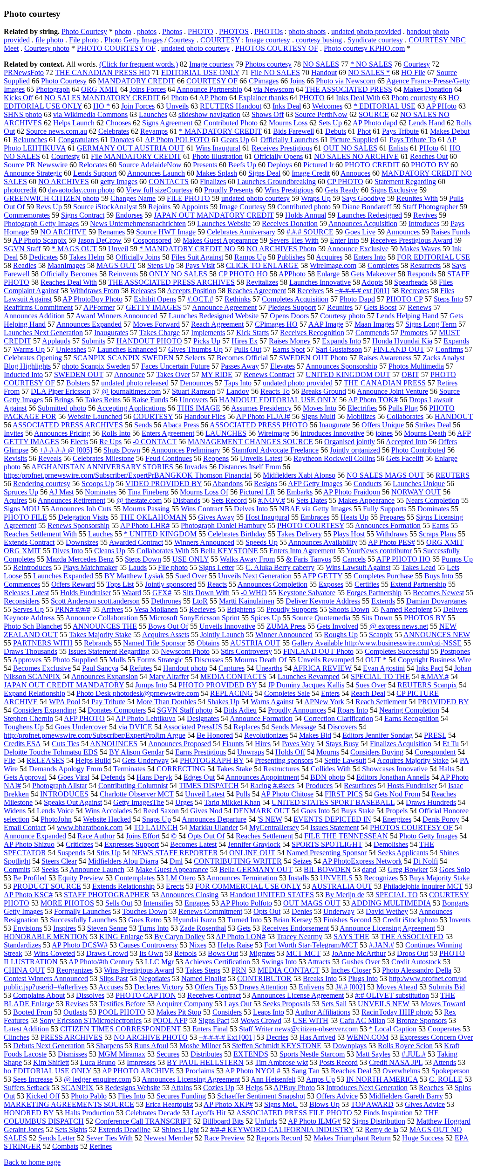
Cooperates (444, 1029)
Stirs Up (108, 853)
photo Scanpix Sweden (96, 366)
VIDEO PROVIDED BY (163, 483)
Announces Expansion (104, 676)
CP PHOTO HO (243, 274)
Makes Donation (427, 89)
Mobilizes (361, 416)
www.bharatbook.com (90, 827)
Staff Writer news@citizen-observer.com (298, 1029)
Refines (100, 1146)
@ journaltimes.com (131, 391)
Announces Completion (272, 584)
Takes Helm (86, 257)
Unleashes (71, 349)
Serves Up (28, 609)
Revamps (154, 131)
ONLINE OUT (252, 853)
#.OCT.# (200, 299)
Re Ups (110, 442)
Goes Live (360, 232)
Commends (372, 332)
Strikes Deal (433, 425)
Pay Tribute (108, 702)
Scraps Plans (437, 534)
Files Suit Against (197, 257)
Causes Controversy (148, 945)
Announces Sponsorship (341, 366)
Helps (254, 1088)
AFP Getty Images (315, 483)
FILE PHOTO (188, 198)
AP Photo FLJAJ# (263, 416)
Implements (208, 332)
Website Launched (95, 416)
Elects (79, 442)
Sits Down (377, 618)
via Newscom (273, 89)
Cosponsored (152, 240)
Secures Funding (181, 1096)
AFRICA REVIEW (322, 668)
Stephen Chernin (28, 718)
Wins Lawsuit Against (358, 567)
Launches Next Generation (43, 332)
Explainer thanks (263, 98)
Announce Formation (261, 718)
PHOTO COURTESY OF (116, 48)
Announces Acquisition (362, 223)
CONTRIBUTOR (264, 978)
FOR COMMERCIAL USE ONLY (248, 886)
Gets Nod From (397, 794)
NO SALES (321, 64)
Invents (459, 920)
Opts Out (266, 911)
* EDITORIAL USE (385, 106)
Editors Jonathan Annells (392, 777)
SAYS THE (351, 937)
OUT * (376, 660)
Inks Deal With (358, 98)
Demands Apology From (65, 769)
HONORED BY (29, 1113)
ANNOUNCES (113, 744)
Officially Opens (278, 156)
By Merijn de (344, 895)
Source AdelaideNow (150, 165)
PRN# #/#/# (72, 609)
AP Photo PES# (391, 542)
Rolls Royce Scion (405, 1046)
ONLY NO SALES (178, 274)
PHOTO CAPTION (146, 995)
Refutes (140, 668)
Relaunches (30, 140)
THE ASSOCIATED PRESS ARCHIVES (171, 282)
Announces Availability (322, 542)
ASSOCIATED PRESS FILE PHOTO (294, 1113)
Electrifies (362, 408)
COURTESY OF (212, 81)
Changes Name (133, 198)
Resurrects (425, 265)
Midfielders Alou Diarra (123, 861)
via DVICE (135, 727)
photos (147, 31)
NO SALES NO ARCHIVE (356, 156)
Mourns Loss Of (204, 492)
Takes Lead (419, 567)
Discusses (208, 660)
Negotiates (154, 978)
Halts (446, 769)
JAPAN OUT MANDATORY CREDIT (214, 215)
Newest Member (168, 1138)
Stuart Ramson (193, 391)
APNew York (324, 702)
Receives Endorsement (295, 928)
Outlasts (75, 1012)
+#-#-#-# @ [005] (66, 450)
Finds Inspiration (388, 1113)
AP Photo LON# (241, 937)
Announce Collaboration (101, 618)
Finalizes (213, 181)
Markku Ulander (213, 827)
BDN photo (327, 777)
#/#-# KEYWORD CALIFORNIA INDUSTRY (282, 1129)
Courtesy (181, 40)
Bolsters (78, 383)
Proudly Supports (292, 609)
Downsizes (82, 542)
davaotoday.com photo (81, 190)
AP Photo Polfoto (246, 903)
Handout (324, 72)
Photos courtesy (268, 64)
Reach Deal (368, 693)
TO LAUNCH (156, 827)
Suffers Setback (27, 1088)
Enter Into (344, 240)
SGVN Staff (22, 249)
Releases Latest (26, 593)
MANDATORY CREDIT (136, 81)
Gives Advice (425, 1104)
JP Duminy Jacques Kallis (306, 685)
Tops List (120, 584)
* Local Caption (392, 1029)
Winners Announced (204, 542)
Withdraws (392, 534)
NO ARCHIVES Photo (281, 249)
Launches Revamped (309, 676)
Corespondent (435, 752)
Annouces (355, 173)
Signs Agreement (167, 123)
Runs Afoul (151, 1046)
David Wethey (387, 911)
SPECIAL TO (396, 895)
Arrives (112, 609)
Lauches (100, 534)
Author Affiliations (322, 1012)
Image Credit (311, 173)
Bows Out (223, 953)
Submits (93, 341)
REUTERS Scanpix (427, 685)
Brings (64, 400)
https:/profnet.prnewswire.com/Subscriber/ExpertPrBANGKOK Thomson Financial (128, 475)
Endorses (129, 215)
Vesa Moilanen (156, 609)
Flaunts (233, 744)
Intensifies (158, 903)
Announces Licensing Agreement (191, 1079)
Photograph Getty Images (41, 223)
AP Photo (213, 98)
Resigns (265, 483)
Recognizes (381, 878)
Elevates (282, 366)
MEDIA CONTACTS (233, 676)
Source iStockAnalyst (105, 207)
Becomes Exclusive (42, 668)
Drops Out (412, 953)
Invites (13, 433)
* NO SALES (371, 64)
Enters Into (370, 257)
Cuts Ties (65, 744)
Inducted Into (23, 374)
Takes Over (173, 374)
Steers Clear (59, 861)
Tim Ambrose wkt (281, 1062)
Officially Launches (289, 140)
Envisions (27, 928)
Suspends (71, 853)
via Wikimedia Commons (90, 114)
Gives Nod (206, 811)
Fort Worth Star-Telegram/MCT (311, 945)
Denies (302, 911)
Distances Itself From (249, 467)
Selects (195, 358)
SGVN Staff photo (184, 710)
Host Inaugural (267, 517)
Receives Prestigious (282, 148)
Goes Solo (454, 869)
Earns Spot (289, 349)
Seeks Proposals (286, 1004)
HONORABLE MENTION (46, 937)
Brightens (241, 609)
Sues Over (370, 685)
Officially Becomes (69, 274)
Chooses (118, 123)
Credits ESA (22, 744)
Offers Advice (337, 1096)
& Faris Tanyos (308, 559)
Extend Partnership (418, 584)
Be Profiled (30, 878)
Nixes (197, 945)
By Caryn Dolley (179, 937)
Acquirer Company (184, 1004)
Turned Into (244, 920)
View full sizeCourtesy (159, 190)
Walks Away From (247, 559)
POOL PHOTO (121, 1012)
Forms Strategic (160, 660)
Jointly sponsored (170, 584)
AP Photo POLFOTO (177, 140)
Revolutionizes (266, 735)
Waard (131, 593)
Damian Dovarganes (436, 601)
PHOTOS (234, 31)
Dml (176, 861)
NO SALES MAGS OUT (385, 475)
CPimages (264, 81)
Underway (338, 911)
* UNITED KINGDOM (160, 534)
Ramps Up (250, 257)
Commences (22, 584)
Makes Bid (315, 735)
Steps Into (448, 299)
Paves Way (298, 744)
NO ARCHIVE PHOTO (151, 1037)
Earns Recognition (411, 718)
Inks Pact (429, 668)
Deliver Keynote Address (323, 601)
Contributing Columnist (133, 786)
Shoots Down (349, 609)
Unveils (177, 106)
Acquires (329, 257)
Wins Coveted (54, 953)
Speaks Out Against (73, 802)
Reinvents (123, 274)
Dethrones (166, 601)
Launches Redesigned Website (214, 316)
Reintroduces (32, 567)
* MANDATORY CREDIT (220, 131)
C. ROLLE (446, 1079)
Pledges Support (292, 307)
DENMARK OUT (261, 811)
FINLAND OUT (398, 349)
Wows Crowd (260, 1020)
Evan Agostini (384, 668)
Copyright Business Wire (434, 660)
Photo (179, 98)
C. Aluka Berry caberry (279, 567)
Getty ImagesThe (138, 802)
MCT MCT (303, 953)
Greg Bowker (408, 869)
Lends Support (94, 173)
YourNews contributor (379, 551)
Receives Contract (214, 995)
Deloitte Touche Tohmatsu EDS (51, 752)
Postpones (455, 651)
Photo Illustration (217, 156)
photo (123, 31)
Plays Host (349, 534)
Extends (383, 601)
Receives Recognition (312, 332)
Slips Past (113, 978)
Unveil (118, 249)
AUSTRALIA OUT (342, 886)
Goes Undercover (81, 727)
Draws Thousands (30, 651)
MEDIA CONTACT (289, 970)
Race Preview (224, 1138)
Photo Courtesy (84, 31)
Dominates (433, 509)
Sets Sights (71, 1129)
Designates (203, 718)
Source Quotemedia (321, 618)
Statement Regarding (405, 181)
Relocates (93, 165)
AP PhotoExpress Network (362, 861)
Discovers (342, 727)
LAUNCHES (225, 433)
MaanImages (66, 265)
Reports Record (279, 1138)
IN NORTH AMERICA (382, 1079)
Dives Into (67, 551)
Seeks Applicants (403, 853)
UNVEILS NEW (383, 1004)
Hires (263, 744)
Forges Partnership (374, 593)
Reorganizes (74, 970)
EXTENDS (250, 1054)
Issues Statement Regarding (109, 651)
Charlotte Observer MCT (137, 794)
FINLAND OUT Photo (318, 651)
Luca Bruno (98, 1062)
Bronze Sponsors (421, 1020)
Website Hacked (107, 819)
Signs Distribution (378, 1121)
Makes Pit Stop (179, 1012)
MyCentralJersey (274, 827)
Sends (143, 425)
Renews (419, 307)
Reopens (216, 458)
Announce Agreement (224, 307)
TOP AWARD (372, 1104)
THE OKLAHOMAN (153, 517)
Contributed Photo (231, 123)
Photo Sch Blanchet (33, 626)
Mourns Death (425, 433)
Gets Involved (337, 626)
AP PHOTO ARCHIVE (138, 1071)
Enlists (398, 148)
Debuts (335, 131)
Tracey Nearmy (299, 937)
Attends (444, 1062)
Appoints (194, 207)
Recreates (415, 291)
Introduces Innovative (332, 433)
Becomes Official (242, 358)
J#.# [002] (350, 987)
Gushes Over (360, 962)
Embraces (314, 517)
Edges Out (199, 777)
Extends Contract (29, 542)
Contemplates (135, 878)
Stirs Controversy (246, 651)
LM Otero (181, 878)
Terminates (129, 769)
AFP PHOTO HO (403, 559)
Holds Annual (305, 215)
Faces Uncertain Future (175, 366)
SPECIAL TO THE (380, 676)
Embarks (299, 492)
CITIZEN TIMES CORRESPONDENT (120, 1029)
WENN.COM (367, 1037)
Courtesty (65, 156)
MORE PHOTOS (67, 903)
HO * (101, 106)
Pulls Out (247, 349)
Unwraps (250, 752)
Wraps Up (316, 198)
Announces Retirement (71, 500)
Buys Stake (358, 811)
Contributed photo (304, 207)
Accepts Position (191, 291)
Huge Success (422, 1138)
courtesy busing (319, 40)
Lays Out (238, 1004)
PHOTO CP (404, 299)
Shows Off (268, 114)
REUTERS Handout (230, 106)
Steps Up (160, 265)
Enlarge (328, 274)
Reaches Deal (351, 1071)
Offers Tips (211, 987)
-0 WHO (254, 593)
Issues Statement (334, 827)
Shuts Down (121, 450)
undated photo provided (366, 31)
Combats (65, 1146)
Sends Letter (56, 1138)
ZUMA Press (286, 626)
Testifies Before (122, 1004)
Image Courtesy (242, 207)
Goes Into (315, 811)
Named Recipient (406, 609)
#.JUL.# (414, 1054)
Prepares (392, 517)
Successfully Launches (83, 920)
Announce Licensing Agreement (387, 928)
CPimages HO (276, 324)
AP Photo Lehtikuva (146, 718)
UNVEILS (336, 878)
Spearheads (411, 282)
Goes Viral (73, 777)
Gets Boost (380, 307)
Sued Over (191, 576)
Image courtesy (267, 40)
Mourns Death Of (260, 660)
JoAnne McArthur (359, 953)
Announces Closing (189, 895)
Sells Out (118, 903)
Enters (330, 693)
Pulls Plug (403, 408)
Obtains (208, 643)
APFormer (99, 307)
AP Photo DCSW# (80, 945)
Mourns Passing (146, 509)
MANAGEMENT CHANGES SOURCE (250, 442)
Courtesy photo (46, 48)
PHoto (428, 148)
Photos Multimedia (416, 366)
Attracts (318, 962)
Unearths (269, 668)
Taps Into (238, 383)
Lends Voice (55, 811)
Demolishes (391, 844)
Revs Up (49, 207)
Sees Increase (33, 1079)
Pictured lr (318, 165)
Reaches (431, 1088)
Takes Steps (202, 970)
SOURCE (374, 114)
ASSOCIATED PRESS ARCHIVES (68, 425)
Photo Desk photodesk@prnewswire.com (137, 693)
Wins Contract (202, 509)
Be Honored (215, 735)
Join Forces (138, 106)
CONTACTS (169, 181)
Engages (197, 903)
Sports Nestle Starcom (312, 1054)
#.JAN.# (381, 945)
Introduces (424, 223)
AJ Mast (61, 492)
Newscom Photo (185, 651)
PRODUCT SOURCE (47, 886)
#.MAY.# (435, 676)
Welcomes (327, 106)
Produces (319, 786)
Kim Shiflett (51, 1062)
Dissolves (90, 995)
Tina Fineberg (148, 492)
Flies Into (131, 1096)
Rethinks (238, 299)
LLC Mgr (159, 962)
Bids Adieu (240, 710)
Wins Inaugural (218, 148)
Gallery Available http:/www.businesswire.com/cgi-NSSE (377, 643)
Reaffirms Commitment (38, 307)
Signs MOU (22, 509)
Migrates (262, 953)
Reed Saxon (161, 811)
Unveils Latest (261, 458)
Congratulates (78, 140)
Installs (298, 878)
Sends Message (293, 727)
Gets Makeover (373, 274)
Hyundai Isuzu (194, 920)
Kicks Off (18, 98)
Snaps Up (156, 819)
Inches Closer (351, 970)
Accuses (110, 987)
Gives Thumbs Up (195, 349)
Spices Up (266, 618)
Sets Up (330, 123)
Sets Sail (334, 1004)
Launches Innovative (320, 282)
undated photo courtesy (195, 48)
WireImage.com (333, 265)
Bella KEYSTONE (229, 551)
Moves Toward (443, 1004)
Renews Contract (269, 374)
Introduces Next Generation (367, 1088)
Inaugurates (111, 332)
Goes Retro (145, 920)
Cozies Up (218, 1088)
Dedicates (43, 257)
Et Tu (451, 744)
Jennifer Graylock (254, 844)
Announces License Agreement (298, 995)
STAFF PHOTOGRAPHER (107, 895)
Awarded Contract (136, 542)
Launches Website (224, 223)
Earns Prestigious (200, 752)
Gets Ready (342, 190)
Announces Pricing (62, 433)
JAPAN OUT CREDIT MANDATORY (64, 685)
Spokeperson (450, 1071)
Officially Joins (138, 257)
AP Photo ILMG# (314, 1121)
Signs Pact (213, 1020)
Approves (27, 660)
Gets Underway (145, 760)
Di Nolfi (425, 861)
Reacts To (275, 391)
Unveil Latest (205, 794)
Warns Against (272, 702)
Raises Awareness (385, 358)
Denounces (196, 383)
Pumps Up (457, 559)
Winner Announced (284, 634)
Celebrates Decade (152, 1113)
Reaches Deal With (69, 282)
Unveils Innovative (227, 626)
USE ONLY (190, 559)
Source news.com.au (56, 131)
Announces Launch (156, 173)
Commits (17, 869)
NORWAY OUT (416, 492)
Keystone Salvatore (306, 593)
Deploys (279, 165)
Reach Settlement (381, 702)
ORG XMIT (99, 89)
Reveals (49, 458)
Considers (227, 1012)
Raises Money (290, 341)
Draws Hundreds (431, 802)
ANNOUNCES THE (105, 626)
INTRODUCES (64, 794)
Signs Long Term (431, 324)
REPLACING (231, 693)
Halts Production (89, 1113)
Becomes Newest (438, 593)
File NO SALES (275, 72)
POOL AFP (170, 1020)
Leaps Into (268, 1012)
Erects (175, 886)
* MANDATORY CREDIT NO (187, 249)
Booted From (32, 1012)
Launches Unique (419, 483)
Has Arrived (317, 1037)
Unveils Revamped (326, 660)
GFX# (161, 593)
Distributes (206, 1054)
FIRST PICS (344, 794)
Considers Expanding (44, 710)
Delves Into (251, 509)
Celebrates (113, 131)
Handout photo (185, 668)
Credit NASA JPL (395, 1062)
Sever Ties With (109, 1138)
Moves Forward (156, 324)
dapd (369, 869)
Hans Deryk (154, 777)
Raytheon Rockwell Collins (334, 458)
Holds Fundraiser (85, 593)
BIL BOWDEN (327, 869)
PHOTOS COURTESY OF (276, 48)
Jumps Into (151, 685)
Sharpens (109, 1046)
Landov (237, 391)
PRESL (435, 735)
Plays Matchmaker (90, 567)
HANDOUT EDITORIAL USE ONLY (278, 400)
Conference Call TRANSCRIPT (143, 1121)
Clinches (16, 1037)
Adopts (372, 282)
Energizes (396, 819)
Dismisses (72, 1054)
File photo (84, 40)
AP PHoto (441, 106)
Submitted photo (62, 408)
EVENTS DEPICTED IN (332, 819)
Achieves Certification (217, 962)
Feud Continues (168, 458)
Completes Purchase (383, 576)
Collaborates (405, 416)
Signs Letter (216, 567)
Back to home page (32, 1162)
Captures (231, 668)
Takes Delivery (299, 534)
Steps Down (143, 559)
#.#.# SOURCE (310, 232)
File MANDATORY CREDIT (136, 156)
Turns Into (153, 928)
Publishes (291, 257)
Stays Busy (342, 744)
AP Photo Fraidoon (351, 492)
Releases (143, 291)
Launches (153, 114)
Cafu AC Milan (362, 1020)
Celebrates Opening (33, 358)
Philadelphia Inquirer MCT (423, 886)
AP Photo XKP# (228, 1104)
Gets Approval (25, 777)
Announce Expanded (35, 836)
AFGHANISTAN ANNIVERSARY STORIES (102, 467)
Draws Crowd (107, 953)
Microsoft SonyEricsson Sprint (194, 618)
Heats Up (354, 517)
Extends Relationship (123, 886)
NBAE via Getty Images (315, 509)
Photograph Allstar (59, 786)
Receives (310, 291)
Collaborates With (162, 551)
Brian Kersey (292, 920)
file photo (49, 40)
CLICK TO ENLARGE (262, 265)
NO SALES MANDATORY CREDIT (102, 98)
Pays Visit (200, 265)
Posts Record (338, 1062)
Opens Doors (289, 316)
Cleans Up (109, 551)
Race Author (96, 836)
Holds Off (290, 752)
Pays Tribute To (412, 140)
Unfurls (266, 1121)
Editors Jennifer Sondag (377, 735)
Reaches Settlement (264, 836)
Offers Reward (73, 584)
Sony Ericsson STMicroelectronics (91, 1020)
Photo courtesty (414, 98)
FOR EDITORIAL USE (433, 257)
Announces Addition (34, 316)
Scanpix (381, 634)
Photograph (53, 89)
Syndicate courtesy (375, 40)
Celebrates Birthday (237, 534)
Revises (76, 1004)
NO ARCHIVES (63, 181)
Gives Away (216, 517)
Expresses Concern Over (436, 1037)
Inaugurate (334, 425)
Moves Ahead (396, 987)
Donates (122, 140)
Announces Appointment (262, 777)
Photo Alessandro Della (416, 970)
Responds (421, 274)
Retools (185, 953)
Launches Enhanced (127, 349)
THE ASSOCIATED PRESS (348, 89)
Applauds (56, 341)
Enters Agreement (168, 433)
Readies (24, 265)
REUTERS (453, 475)
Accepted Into (406, 442)
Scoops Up (98, 483)
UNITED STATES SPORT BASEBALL (333, 802)
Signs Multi (318, 416)
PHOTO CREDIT (372, 165)
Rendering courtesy (41, 483)
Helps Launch (74, 123)
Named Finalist (203, 978)
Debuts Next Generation (49, 1046)
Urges (184, 802)
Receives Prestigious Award (411, 240)
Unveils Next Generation (255, 576)
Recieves (202, 609)
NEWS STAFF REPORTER (175, 853)
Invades (195, 467)
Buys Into (438, 576)
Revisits (15, 458)
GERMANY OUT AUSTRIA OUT (130, 148)
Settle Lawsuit (345, 760)
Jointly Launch (222, 634)
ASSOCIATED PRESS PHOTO (259, 425)
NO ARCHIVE (63, 232)
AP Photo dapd (375, 123)
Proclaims (199, 1071)
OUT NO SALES (350, 148)
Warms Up (29, 349)
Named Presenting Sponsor (326, 853)
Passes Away (240, 366)
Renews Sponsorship (78, 525)
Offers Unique (382, 425)
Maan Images (374, 324)
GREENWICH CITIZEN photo (51, 198)
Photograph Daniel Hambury (223, 525)
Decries (277, 1037)
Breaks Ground (323, 391)
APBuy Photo (294, 1088)
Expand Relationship (34, 693)
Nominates (100, 492)
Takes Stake (234, 769)
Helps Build (93, 760)
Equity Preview (80, 878)
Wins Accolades (108, 811)
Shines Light (180, 1129)
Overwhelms (401, 1071)
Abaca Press (181, 425)
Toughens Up (24, 727)
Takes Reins (103, 400)
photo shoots (307, 31)
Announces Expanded (89, 324)
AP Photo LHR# (145, 525)
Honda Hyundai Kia (402, 341)
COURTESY (220, 40)
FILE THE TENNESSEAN (346, 836)
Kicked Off (43, 1096)
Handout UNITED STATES (272, 895)
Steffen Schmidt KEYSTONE (276, 1046)
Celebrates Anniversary (241, 232)
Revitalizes (262, 282)
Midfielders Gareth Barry (406, 1096)
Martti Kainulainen (246, 601)
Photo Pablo (89, 1096)
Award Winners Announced (116, 316)
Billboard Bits (223, 1121)
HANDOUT (454, 416)
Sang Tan (306, 1071)
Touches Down (144, 911)
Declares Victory (159, 987)
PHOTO (200, 31)
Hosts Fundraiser (412, 786)
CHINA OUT (24, 970)
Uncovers (193, 400)
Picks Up (206, 341)
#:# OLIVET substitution (392, 995)
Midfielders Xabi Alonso (299, 475)
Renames (111, 232)
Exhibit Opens (155, 299)
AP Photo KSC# (28, 895)
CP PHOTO (345, 181)
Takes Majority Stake (100, 634)
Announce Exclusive (357, 249)
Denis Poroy (440, 819)
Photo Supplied (75, 660)
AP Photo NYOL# (252, 1071)
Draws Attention (263, 987)
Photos (172, 31)
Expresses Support (131, 844)
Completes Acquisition (295, 299)
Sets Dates (311, 500)
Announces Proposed (179, 744)
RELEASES (45, 760)
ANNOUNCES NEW (436, 634)
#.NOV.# (271, 500)
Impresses (141, 1062)
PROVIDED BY (443, 702)
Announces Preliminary (185, 450)
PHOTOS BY (425, 618)
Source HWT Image (166, 232)
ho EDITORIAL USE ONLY (47, 1071)
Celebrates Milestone (103, 458)
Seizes (302, 861)
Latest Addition (26, 1029)
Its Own (151, 953)
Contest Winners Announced (46, 978)
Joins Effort (143, 836)
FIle (9, 760)
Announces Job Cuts (80, 509)
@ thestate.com (139, 500)
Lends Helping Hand (407, 316)
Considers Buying (376, 752)
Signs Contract (82, 215)
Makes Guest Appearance (220, 240)
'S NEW (270, 819)
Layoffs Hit (208, 1113)
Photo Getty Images (133, 40)
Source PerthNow (321, 114)
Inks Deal (287, 106)
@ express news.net (398, 626)
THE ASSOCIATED (412, 937)
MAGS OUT (116, 265)
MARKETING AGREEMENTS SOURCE (69, 1104)
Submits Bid (447, 987)
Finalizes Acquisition (400, 744)
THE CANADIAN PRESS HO (102, 72)
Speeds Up (261, 542)
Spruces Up (21, 492)
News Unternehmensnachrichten (138, 223)
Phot (364, 131)
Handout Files (204, 416)
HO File (413, 72)
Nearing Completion (409, 710)
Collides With (331, 769)
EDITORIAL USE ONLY (200, 72)
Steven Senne (107, 928)
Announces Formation (388, 525)
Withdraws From (94, 291)
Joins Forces (147, 89)
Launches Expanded (63, 576)
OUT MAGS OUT (312, 903)
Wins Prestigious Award (139, 970)
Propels (397, 811)
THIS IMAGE (198, 408)
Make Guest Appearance (172, 869)
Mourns (327, 752)
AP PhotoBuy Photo (92, 299)
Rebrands (98, 643)
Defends (113, 777)
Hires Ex (245, 341)
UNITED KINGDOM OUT (348, 374)
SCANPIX (77, 1088)
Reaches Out (429, 156)
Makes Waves (420, 249)
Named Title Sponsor (154, 643)
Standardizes (22, 945)
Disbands (186, 500)
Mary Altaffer (169, 676)
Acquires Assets (165, 634)
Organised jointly (349, 442)
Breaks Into (320, 978)
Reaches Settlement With (40, 534)
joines (384, 433)
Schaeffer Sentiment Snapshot (261, 1096)
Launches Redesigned (369, 215)
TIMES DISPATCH (209, 786)
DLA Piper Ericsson (60, 391)
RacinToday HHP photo (397, 1012)
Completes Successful (397, 651)
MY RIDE (216, 374)
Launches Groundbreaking (276, 181)
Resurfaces (360, 786)
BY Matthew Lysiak (134, 576)
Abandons (227, 483)
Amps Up (320, 1079)
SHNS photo (23, 114)
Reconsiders (22, 601)
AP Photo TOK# (373, 400)
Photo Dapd (357, 299)
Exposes (331, 584)
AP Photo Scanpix (40, 240)
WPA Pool (64, 702)
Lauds (138, 567)
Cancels (354, 559)
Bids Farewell (293, 131)
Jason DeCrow (100, 240)
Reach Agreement (217, 324)
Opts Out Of (206, 836)
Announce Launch (96, 869)
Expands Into (341, 341)
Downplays (350, 1046)
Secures (168, 1054)
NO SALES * (369, 72)
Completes (383, 265)
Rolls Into (116, 433)
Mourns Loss (288, 123)
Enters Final (210, 1029)
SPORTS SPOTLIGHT (327, 844)
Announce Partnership (209, 89)
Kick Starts (252, 332)
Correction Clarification (338, 718)
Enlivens (311, 987)
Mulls (117, 660)
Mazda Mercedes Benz (80, 559)
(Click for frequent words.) (138, 64)
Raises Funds (450, 232)
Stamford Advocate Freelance (275, 450)
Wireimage (273, 433)
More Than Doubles (166, 702)
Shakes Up (223, 702)
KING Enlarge (121, 937)
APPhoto (292, 274)
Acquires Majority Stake (413, 760)
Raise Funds (150, 400)
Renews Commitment (210, 911)
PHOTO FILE (25, 517)
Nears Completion (432, 500)
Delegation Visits (83, 517)
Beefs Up (242, 165)
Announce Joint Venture (392, 391)
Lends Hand (427, 123)
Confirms (449, 349)
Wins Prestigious (289, 190)
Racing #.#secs (272, 786)
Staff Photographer (430, 207)
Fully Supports (384, 509)
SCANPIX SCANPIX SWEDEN (123, 358)
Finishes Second (347, 920)
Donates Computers (117, 710)
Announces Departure (214, 819)
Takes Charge (159, 332)
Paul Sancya (100, 668)
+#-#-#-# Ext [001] (227, 1037)
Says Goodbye (363, 198)
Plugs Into (363, 978)
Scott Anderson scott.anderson (95, 601)
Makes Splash (216, 173)
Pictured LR (257, 492)
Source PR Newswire (36, 165)
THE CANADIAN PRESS (385, 383)
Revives (425, 215)
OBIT (410, 374)
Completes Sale (287, 693)
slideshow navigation (209, 114)
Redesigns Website (132, 1088)
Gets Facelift (404, 458)
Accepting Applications (131, 408)
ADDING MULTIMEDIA (391, 903)
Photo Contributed (418, 450)
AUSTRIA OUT (255, 643)
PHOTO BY (430, 165)
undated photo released (135, 383)
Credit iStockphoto (410, 920)
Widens (15, 811)
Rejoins (159, 207)
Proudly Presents (228, 190)
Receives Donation (290, 223)
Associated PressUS (192, 727)
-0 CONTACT (155, 442)
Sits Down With (206, 593)
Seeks (50, 869)
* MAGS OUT (74, 249)
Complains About (39, 995)
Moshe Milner (200, 1046)
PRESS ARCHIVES (71, 1037)
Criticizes (79, 844)
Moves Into (319, 408)
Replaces (246, 727)
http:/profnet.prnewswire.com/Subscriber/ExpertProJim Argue (94, 735)
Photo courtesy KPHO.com (364, 48)
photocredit (20, 190)
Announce (129, 374)
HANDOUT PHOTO (149, 341)
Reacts (217, 584)
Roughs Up (341, 634)
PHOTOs (268, 31)
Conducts (368, 483)
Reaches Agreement (256, 291)
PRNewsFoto (24, 72)
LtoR (200, 601)
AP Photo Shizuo (29, 844)
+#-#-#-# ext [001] (362, 291)
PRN (239, 970)
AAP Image (325, 324)
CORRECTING (181, 769)
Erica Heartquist (169, 1104)
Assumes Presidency (261, 408)
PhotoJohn (56, 819)
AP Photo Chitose (287, 794)
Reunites (340, 307)
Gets (244, 928)
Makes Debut (450, 131)
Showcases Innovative (395, 769)
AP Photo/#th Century (101, 962)
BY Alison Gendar (136, 752)
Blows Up (324, 1104)
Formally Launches (82, 911)
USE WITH (310, 1020)
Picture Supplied (354, 140)
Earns (440, 525)
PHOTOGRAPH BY (212, 760)
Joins (297, 81)
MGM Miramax (121, 1054)
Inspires (64, 928)
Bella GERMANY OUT (256, 869)
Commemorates (27, 215)
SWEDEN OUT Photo (313, 358)
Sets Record (229, 500)
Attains (181, 1088)
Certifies (366, 584)
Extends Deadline (124, 1129)
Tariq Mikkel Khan (232, 802)
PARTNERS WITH (43, 643)
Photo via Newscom (345, 81)
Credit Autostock (416, 962)
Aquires (15, 500)
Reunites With (417, 198)
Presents (205, 165)
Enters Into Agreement (302, 551)
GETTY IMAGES (153, 307)
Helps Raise (235, 945)
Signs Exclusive (393, 190)
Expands (456, 341)
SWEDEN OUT (78, 374)
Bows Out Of (168, 626)
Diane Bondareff (366, 207)
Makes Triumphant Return (352, 1138)
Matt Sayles (373, 1054)
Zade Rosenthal (203, 928)
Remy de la (381, 1129)
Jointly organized (355, 450)
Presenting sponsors (284, 760)
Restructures (281, 769)
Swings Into (279, 962)
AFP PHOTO (84, 718)
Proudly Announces (297, 710)
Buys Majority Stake (439, 878)
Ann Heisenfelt (273, 1079)
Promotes (414, 332)
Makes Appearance (366, 500)
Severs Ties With (294, 240)
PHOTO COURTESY (310, 525)
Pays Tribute (400, 131)
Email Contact (25, 827)
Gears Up (235, 140)
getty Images (118, 181)
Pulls (243, 794)
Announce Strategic (33, 173)
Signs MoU (281, 1104)
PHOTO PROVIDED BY (217, 685)
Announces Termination (241, 878)
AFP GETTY (322, 576)
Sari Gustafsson (339, 349)
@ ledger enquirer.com (97, 1079)
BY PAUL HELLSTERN (205, 1062)
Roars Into (352, 710)
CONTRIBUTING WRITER (238, 861)
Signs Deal (264, 173)
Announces (403, 232)
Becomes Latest (193, 844)
